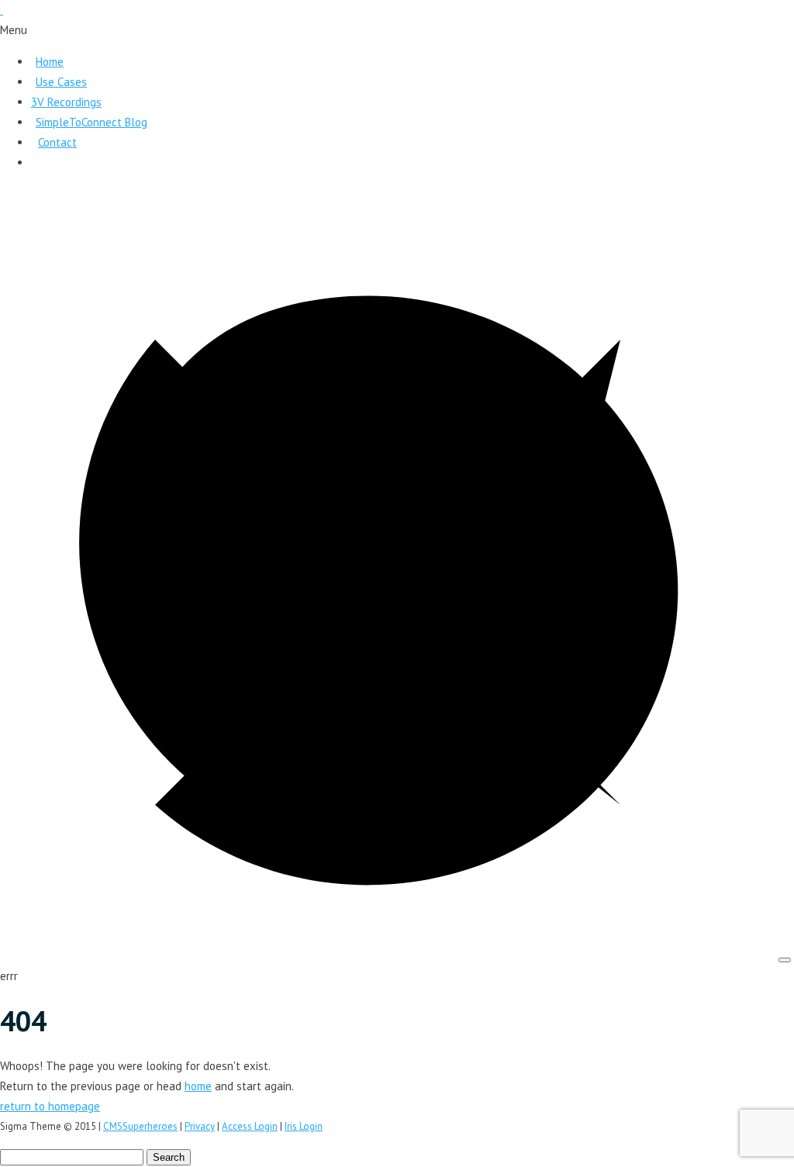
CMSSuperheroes (140, 1126)
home (198, 1086)
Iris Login (304, 1126)
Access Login (250, 1126)
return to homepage (50, 1106)
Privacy (200, 1126)
